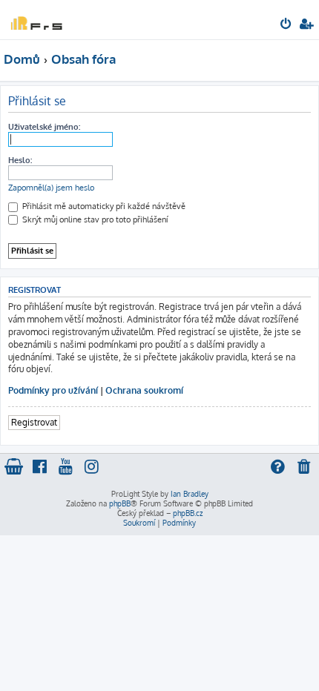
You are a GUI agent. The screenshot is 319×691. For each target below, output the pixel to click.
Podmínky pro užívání (53, 390)
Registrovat (34, 422)
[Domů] (35, 19)
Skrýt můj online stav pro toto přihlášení (94, 219)
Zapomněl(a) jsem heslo (51, 187)
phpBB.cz (188, 513)
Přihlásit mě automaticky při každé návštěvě (102, 206)
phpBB (120, 503)
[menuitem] (287, 25)
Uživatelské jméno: (44, 127)
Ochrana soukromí (144, 390)
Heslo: (20, 160)
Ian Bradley (189, 493)
